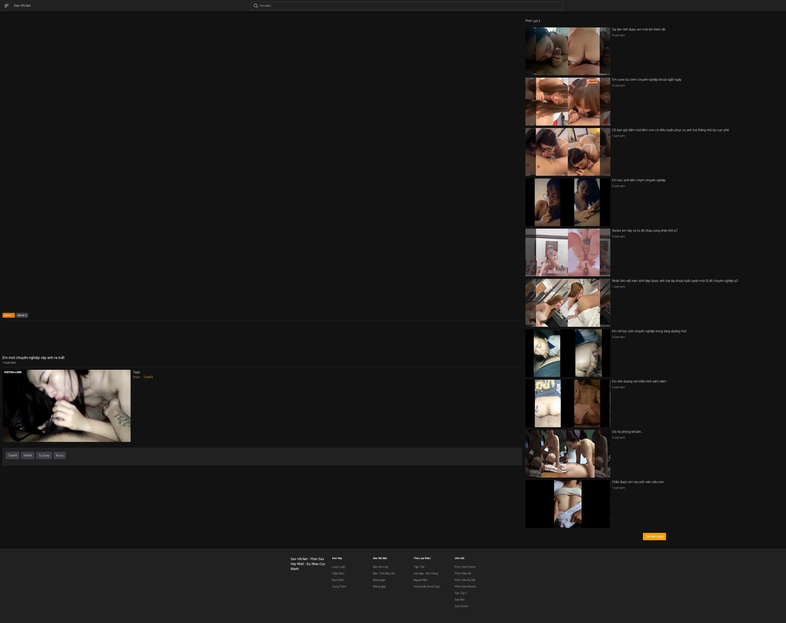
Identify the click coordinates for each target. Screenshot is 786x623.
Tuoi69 (148, 377)
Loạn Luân (339, 567)
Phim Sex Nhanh (465, 586)
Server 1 (8, 315)
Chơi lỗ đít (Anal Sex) (427, 586)
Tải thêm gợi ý (654, 536)
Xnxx (136, 377)
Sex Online (461, 606)
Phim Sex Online (465, 567)
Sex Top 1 (461, 593)
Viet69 (28, 455)
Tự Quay (44, 455)
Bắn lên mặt (380, 567)
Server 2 (22, 315)
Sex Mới (460, 599)
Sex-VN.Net (22, 6)
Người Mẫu (421, 580)
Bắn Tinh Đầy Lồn (384, 573)
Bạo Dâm (338, 580)
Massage (379, 580)
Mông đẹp (379, 586)
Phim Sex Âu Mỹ (465, 580)
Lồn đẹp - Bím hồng (426, 573)
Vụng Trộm (339, 586)
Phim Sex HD (463, 573)
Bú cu (59, 455)
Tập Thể (419, 567)
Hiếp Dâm (338, 573)
